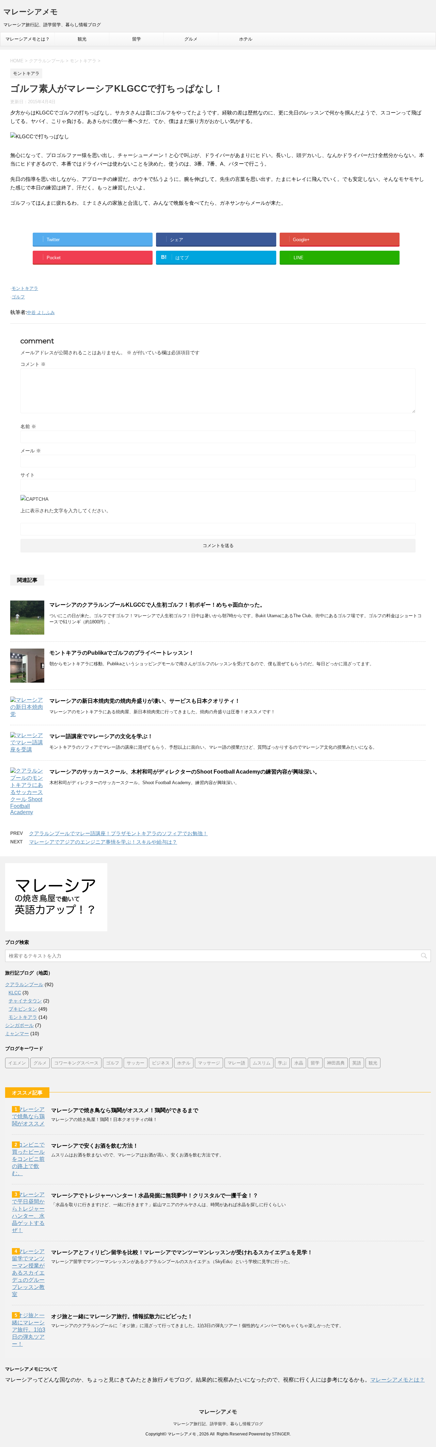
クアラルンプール (24, 984)
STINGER (281, 1434)
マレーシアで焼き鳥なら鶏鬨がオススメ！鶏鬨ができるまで (124, 1110)
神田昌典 (336, 1062)
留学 (136, 39)
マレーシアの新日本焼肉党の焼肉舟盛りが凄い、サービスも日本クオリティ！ (144, 701)
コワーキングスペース (76, 1062)
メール (30, 450)
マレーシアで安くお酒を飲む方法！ (94, 1146)
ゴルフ (18, 296)
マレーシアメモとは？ (27, 39)
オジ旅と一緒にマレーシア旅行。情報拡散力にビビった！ (122, 1316)
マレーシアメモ (30, 11)
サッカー (135, 1062)
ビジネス (161, 1062)
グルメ (191, 39)
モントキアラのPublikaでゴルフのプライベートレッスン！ (121, 653)
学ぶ (282, 1062)
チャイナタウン (25, 1000)
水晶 (298, 1062)
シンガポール (19, 1025)
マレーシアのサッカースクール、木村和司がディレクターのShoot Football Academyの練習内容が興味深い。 (184, 772)
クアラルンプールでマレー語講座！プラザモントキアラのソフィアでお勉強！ (118, 833)
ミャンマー (17, 1033)
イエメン (17, 1062)
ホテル (245, 39)
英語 (356, 1062)
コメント (33, 364)
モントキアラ (25, 288)
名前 (28, 426)
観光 (82, 39)
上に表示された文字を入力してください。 (65, 510)
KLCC (15, 992)
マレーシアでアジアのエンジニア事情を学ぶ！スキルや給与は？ (103, 842)
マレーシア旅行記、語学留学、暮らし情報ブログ (218, 1423)
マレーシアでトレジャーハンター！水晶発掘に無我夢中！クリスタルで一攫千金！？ (154, 1195)
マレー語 (236, 1062)
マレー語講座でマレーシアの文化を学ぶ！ (101, 736)
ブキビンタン (23, 1009)
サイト (27, 475)
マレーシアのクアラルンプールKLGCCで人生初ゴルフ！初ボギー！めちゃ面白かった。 (157, 605)
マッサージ (209, 1062)
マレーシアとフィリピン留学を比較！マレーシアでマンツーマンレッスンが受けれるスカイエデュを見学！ (182, 1252)
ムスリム (261, 1062)
